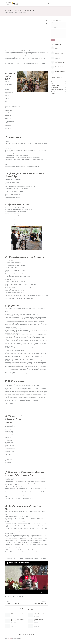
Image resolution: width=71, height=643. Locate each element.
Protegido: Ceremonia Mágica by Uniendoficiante (40, 614)
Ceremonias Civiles (11, 12)
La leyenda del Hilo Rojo (16, 624)
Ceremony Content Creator (60, 57)
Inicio (6, 12)
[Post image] (7, 615)
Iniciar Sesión (9, 638)
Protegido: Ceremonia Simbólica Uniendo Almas (17, 620)
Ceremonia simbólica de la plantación (39, 620)
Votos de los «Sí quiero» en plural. (17, 613)
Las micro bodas (37, 624)
